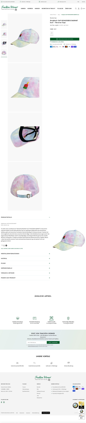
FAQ (78, 1)
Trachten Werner (53, 14)
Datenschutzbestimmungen (33, 346)
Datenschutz (22, 412)
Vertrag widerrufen (46, 412)
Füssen (24, 387)
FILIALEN (60, 8)
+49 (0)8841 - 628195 (5, 389)
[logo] (9, 8)
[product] (25, 112)
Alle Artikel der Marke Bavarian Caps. (12, 248)
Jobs (38, 395)
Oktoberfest (39, 397)
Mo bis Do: (3, 391)
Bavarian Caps (53, 18)
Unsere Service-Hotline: (6, 387)
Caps (59, 14)
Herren (30, 8)
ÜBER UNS (68, 8)
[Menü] (84, 409)
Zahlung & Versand (41, 391)
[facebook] (1, 402)
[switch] (81, 418)
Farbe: (53, 29)
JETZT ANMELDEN (53, 342)
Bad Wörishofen (26, 391)
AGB (17, 412)
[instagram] (4, 402)
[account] (78, 8)
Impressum (28, 412)
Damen (23, 8)
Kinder (37, 8)
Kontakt (83, 1)
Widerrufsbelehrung (35, 412)
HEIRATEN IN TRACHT (48, 8)
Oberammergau (26, 389)
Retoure (38, 393)
